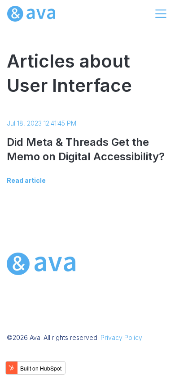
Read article (26, 180)
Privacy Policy (121, 337)
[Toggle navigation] (161, 14)
